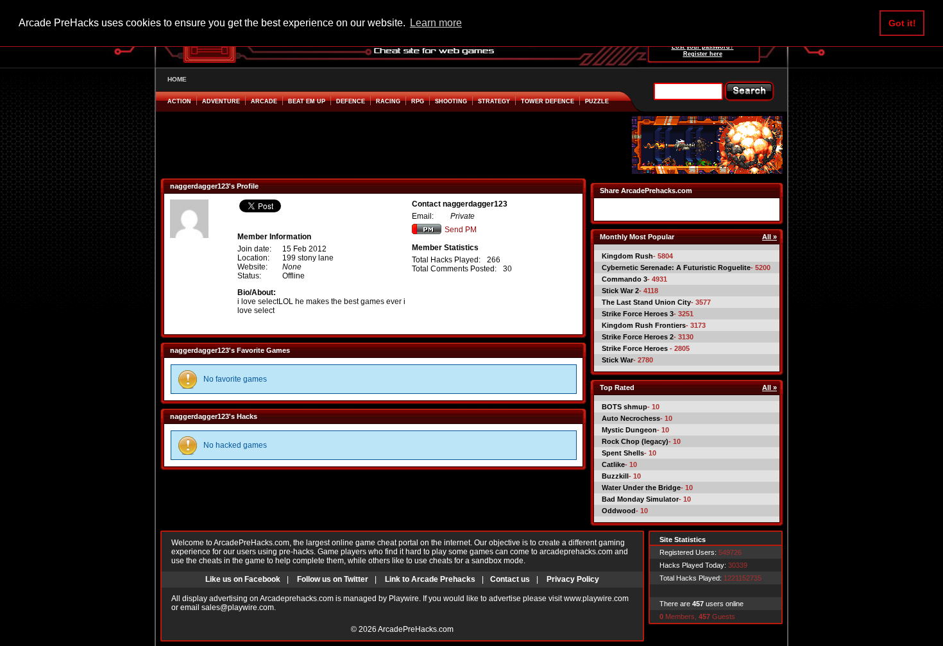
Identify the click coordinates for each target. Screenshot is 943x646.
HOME (177, 79)
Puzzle (597, 101)
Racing (388, 101)
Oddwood (619, 510)
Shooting (451, 101)
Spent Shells (623, 453)
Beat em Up (306, 101)
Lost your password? (703, 47)
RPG (417, 101)
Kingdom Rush (627, 256)
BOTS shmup (624, 407)
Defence (350, 101)
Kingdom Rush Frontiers (644, 325)
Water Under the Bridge (641, 487)
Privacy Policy (573, 579)
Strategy (494, 101)
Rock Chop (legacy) (635, 441)
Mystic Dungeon (629, 430)
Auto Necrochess (631, 418)
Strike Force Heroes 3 (638, 314)
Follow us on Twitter (332, 579)
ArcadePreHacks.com (416, 629)
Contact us (510, 579)
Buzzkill (615, 476)
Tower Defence (547, 101)
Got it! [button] (902, 23)
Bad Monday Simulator (640, 499)
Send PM (461, 229)
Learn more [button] (436, 22)
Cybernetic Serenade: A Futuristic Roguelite (676, 267)
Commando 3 (624, 279)
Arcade (264, 101)
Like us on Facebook (242, 579)
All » (769, 237)
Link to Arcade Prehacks (430, 579)
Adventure (221, 101)
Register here (702, 54)
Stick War (617, 360)
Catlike (613, 464)
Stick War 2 (620, 290)
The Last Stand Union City (646, 302)
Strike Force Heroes (636, 348)
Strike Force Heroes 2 (638, 337)
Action (179, 101)
